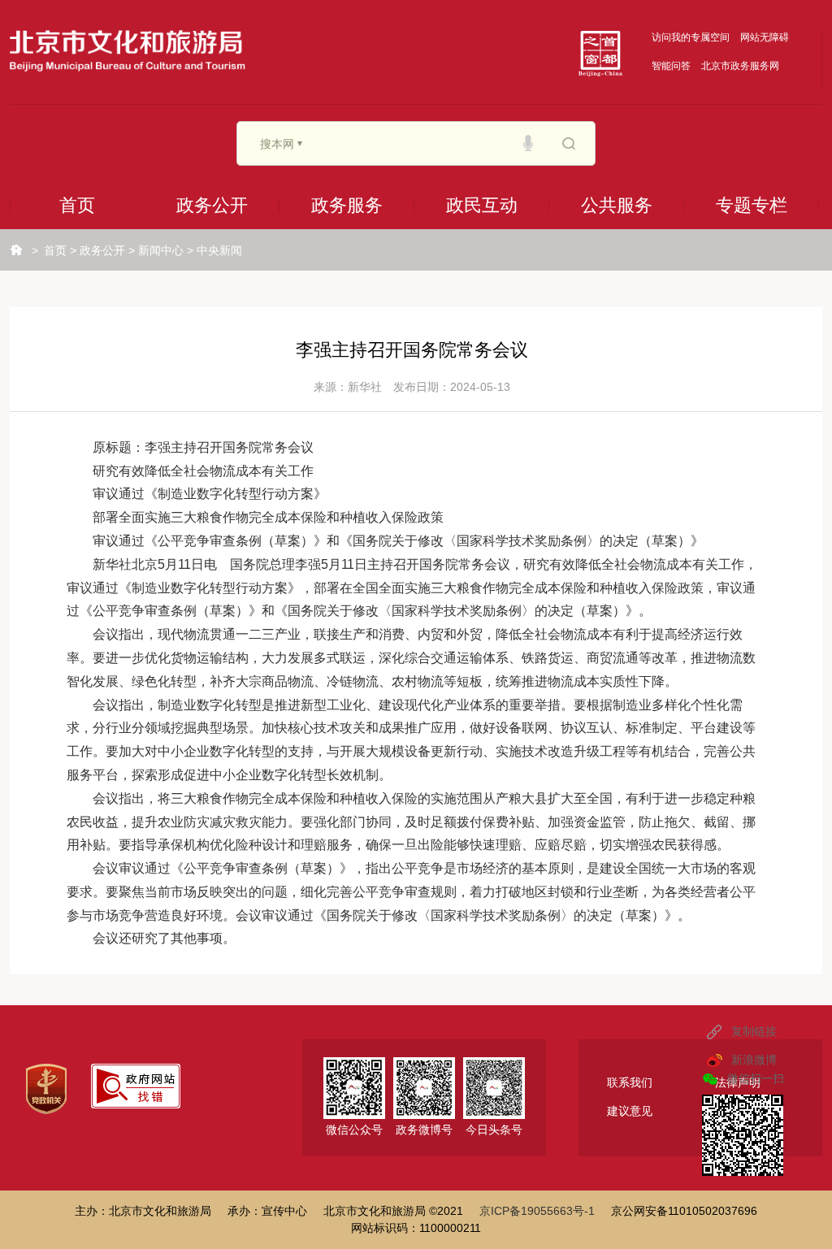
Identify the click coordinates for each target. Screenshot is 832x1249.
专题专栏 (751, 205)
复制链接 (754, 1031)
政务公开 (212, 205)
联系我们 (629, 1082)
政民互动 (482, 205)
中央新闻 (219, 250)
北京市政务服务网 (740, 66)
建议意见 (629, 1110)
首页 (77, 205)
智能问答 (671, 66)
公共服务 (616, 205)
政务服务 (347, 205)
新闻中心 (161, 250)
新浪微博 (754, 1059)
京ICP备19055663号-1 (537, 1210)
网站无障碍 (764, 37)
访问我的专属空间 (691, 37)
